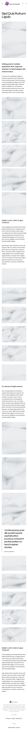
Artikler (8, 718)
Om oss (18, 727)
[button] (2, 3)
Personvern (11, 727)
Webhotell (19, 718)
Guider (13, 718)
